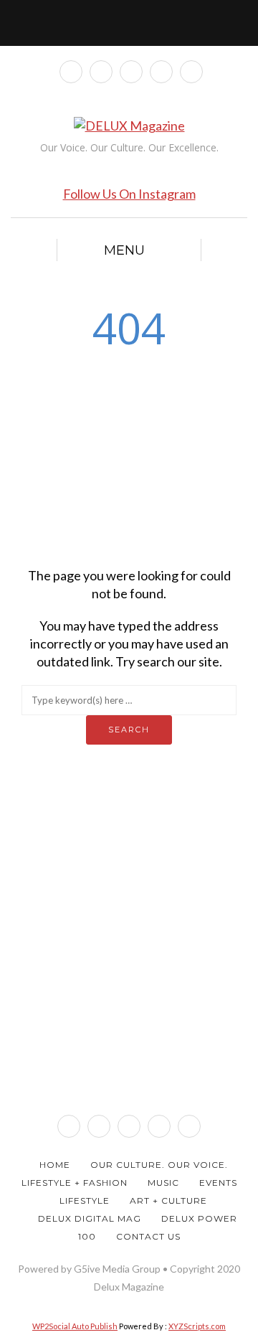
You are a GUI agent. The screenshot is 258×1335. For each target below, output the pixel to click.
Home (54, 1164)
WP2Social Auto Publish (75, 1326)
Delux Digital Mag (89, 1218)
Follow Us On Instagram (129, 194)
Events (218, 1182)
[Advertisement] (129, 455)
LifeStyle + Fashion (75, 1182)
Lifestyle (84, 1200)
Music (163, 1182)
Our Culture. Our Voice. (159, 1164)
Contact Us (148, 1236)
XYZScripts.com (197, 1326)
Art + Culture (168, 1200)
